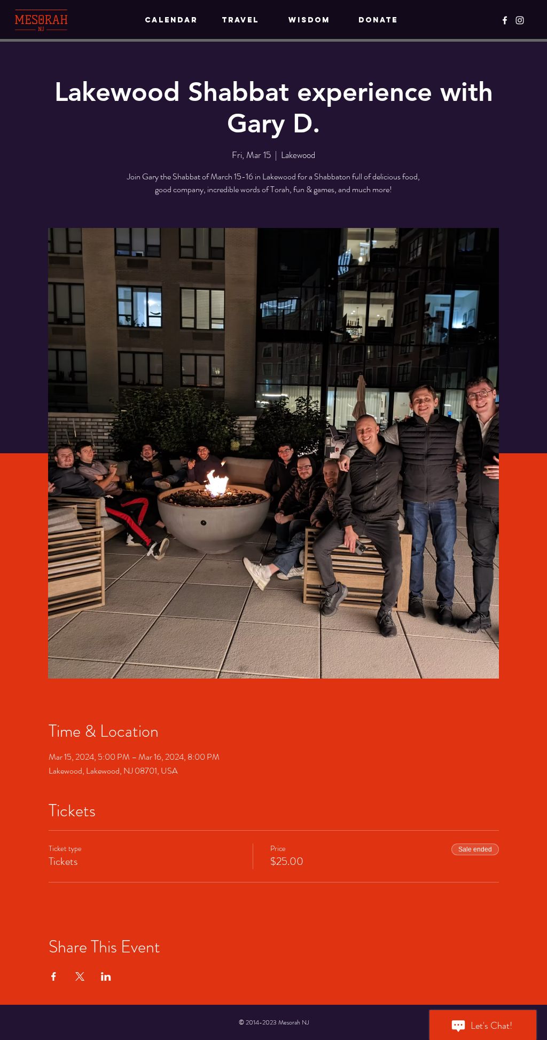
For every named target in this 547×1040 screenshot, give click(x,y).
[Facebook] (504, 20)
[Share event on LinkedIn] (106, 976)
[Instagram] (519, 20)
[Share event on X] (80, 976)
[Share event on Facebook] (54, 976)
